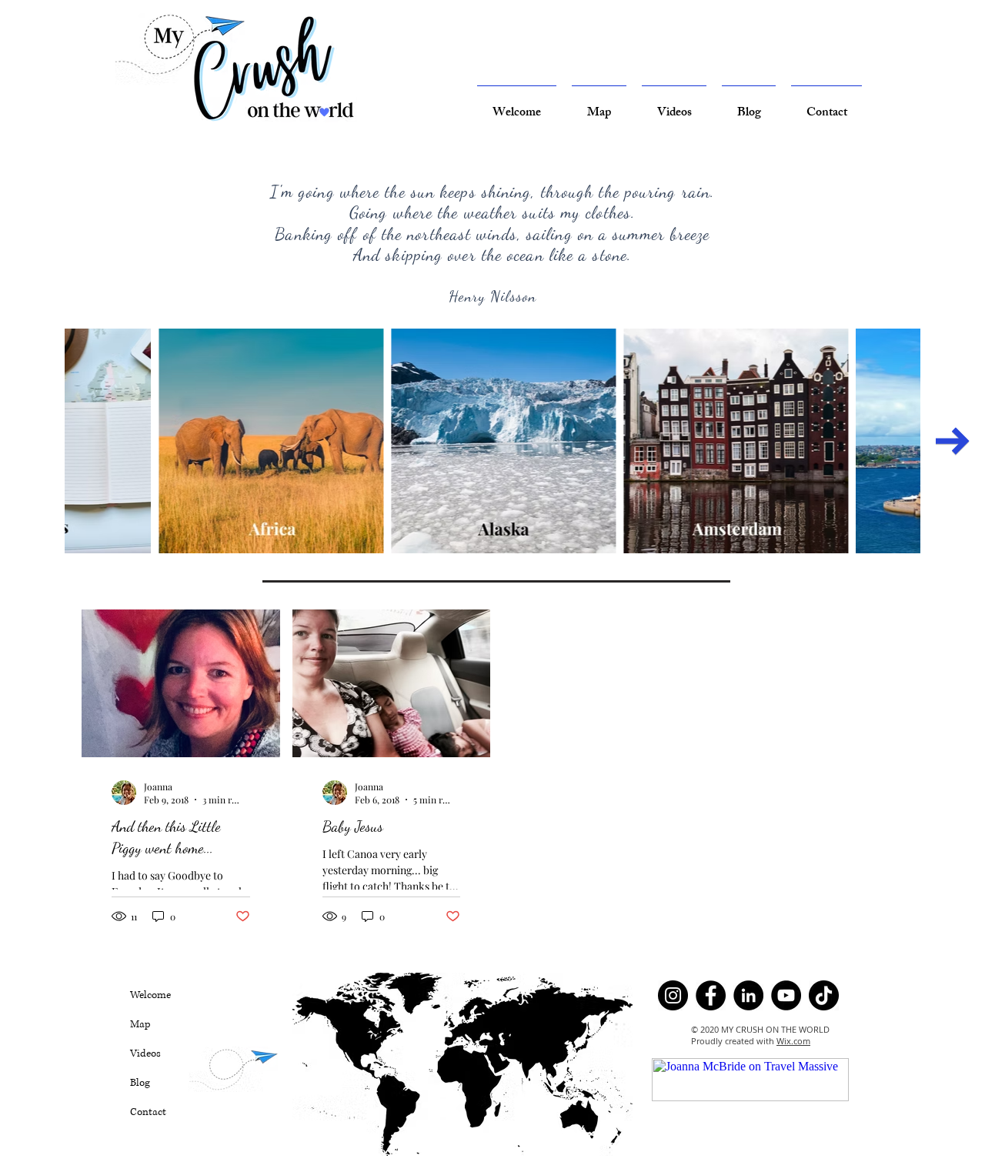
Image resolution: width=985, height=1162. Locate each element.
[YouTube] (786, 995)
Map (140, 1024)
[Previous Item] (32, 441)
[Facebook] (711, 995)
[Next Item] (953, 441)
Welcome (150, 995)
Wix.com (793, 1041)
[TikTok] (824, 995)
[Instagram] (673, 995)
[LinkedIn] (748, 995)
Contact (148, 1112)
